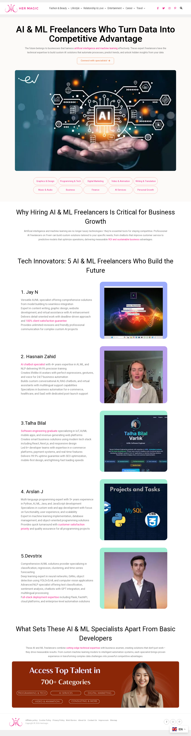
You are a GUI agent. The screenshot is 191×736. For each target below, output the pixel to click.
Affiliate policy (31, 720)
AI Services (120, 189)
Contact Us (92, 720)
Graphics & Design (45, 181)
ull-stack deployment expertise (40, 597)
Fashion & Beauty (58, 8)
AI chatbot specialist (33, 364)
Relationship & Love (94, 8)
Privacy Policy (58, 720)
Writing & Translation (145, 181)
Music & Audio (45, 189)
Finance (95, 189)
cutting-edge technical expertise (83, 647)
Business (70, 189)
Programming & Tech (70, 181)
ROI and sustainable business (124, 239)
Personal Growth (145, 189)
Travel (140, 8)
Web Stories (71, 720)
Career (129, 8)
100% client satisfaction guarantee (46, 320)
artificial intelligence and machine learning (96, 48)
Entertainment (115, 8)
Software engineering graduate (39, 430)
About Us (82, 720)
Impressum (103, 720)
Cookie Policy (45, 720)
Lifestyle (75, 8)
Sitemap (113, 720)
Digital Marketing (96, 181)
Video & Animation (120, 181)
